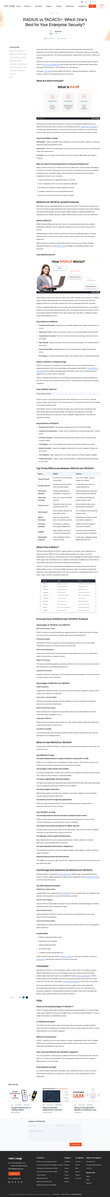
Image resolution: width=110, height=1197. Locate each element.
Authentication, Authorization (89, 126)
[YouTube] (12, 1182)
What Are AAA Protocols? (16, 51)
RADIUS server (60, 246)
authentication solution (65, 874)
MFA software (65, 893)
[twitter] (27, 997)
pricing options (40, 959)
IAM (56, 13)
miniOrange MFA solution (93, 877)
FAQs (11, 77)
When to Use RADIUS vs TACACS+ (19, 67)
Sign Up (92, 6)
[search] (91, 2)
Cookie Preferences (76, 1194)
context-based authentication (71, 981)
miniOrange (47, 71)
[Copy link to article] (19, 997)
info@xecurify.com (16, 1169)
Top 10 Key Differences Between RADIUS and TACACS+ (19, 57)
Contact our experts (66, 956)
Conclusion (13, 74)
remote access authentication (51, 64)
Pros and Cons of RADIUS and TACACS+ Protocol (19, 64)
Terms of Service (65, 1194)
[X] (15, 1182)
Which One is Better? (15, 60)
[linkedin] (23, 997)
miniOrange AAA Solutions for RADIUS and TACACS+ (19, 70)
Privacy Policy (56, 1194)
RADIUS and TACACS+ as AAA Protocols (19, 54)
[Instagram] (21, 1182)
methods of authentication (83, 976)
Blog (52, 13)
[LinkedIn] (9, 1182)
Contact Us (102, 6)
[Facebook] (18, 1182)
